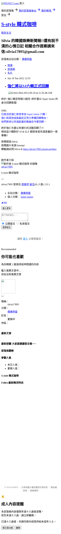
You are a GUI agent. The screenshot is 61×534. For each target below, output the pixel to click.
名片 (10, 73)
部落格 (11, 69)
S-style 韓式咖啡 (19, 24)
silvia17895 (7, 166)
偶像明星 (27, 59)
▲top (4, 202)
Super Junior (27, 197)
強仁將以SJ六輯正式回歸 (28, 86)
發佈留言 (7, 227)
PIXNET (14, 487)
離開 (18, 528)
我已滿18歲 (8, 528)
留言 (32, 184)
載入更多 (7, 208)
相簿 (10, 65)
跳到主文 (6, 32)
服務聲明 (34, 490)
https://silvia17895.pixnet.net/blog (39, 149)
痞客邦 (25, 184)
